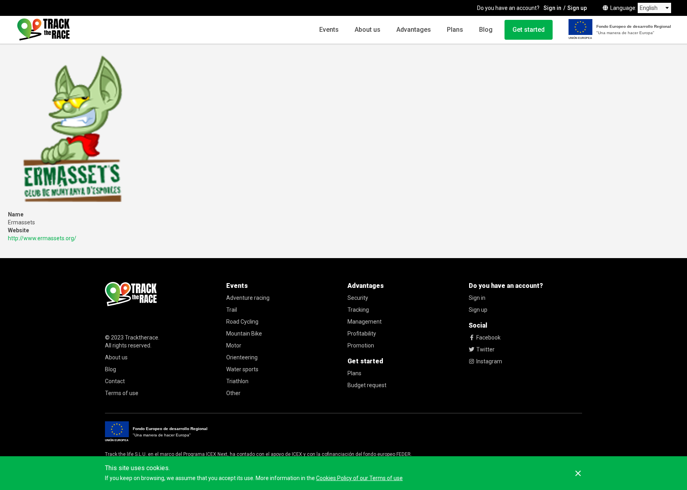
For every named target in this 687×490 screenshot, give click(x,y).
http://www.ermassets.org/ (42, 238)
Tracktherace (141, 337)
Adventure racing (248, 298)
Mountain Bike (244, 333)
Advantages (413, 29)
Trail (231, 310)
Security (357, 298)
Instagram (489, 361)
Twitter (485, 349)
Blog (486, 29)
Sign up (577, 8)
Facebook (488, 337)
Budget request (366, 385)
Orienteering (242, 357)
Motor (233, 345)
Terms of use (121, 393)
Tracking (358, 310)
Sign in (552, 8)
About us (367, 29)
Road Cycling (242, 321)
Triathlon (237, 381)
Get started (528, 29)
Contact (115, 381)
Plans (455, 29)
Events (329, 29)
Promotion (360, 345)
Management (364, 321)
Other (233, 393)
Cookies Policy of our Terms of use (359, 478)
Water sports (242, 369)
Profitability (361, 333)
